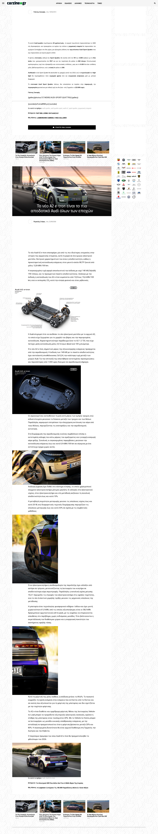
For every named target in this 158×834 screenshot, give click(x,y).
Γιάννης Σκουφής (39, 12)
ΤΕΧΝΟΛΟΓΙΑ (89, 3)
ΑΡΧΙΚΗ (59, 3)
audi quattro (46, 108)
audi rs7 (65, 108)
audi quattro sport (56, 108)
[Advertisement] (130, 95)
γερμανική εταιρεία (84, 108)
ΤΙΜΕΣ (99, 3)
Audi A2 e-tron (50, 778)
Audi (43, 778)
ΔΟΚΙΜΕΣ (78, 3)
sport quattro (73, 108)
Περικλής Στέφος (39, 221)
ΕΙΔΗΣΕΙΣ (68, 3)
